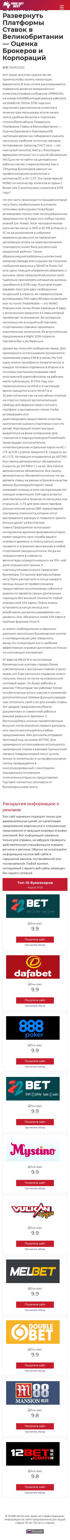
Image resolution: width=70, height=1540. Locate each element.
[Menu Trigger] (61, 7)
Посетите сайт (35, 939)
